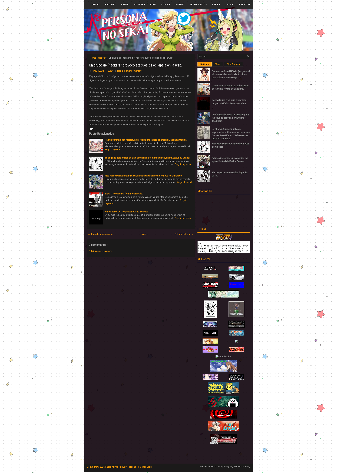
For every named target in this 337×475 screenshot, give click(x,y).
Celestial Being (243, 467)
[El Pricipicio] (223, 417)
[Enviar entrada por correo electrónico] (91, 129)
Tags (217, 64)
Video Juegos (198, 4)
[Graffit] (210, 270)
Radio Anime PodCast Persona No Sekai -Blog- (128, 467)
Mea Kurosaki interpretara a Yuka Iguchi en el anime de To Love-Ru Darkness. (143, 175)
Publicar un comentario (100, 251)
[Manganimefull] (210, 335)
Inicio (95, 4)
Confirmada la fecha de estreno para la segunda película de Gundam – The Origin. (230, 117)
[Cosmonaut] (223, 443)
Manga (180, 4)
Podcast (110, 4)
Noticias (139, 4)
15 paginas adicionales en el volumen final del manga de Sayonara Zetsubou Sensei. (147, 157)
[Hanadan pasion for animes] (236, 270)
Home (93, 57)
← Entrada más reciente (100, 234)
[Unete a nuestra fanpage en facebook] (157, 25)
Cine (153, 4)
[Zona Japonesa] (210, 278)
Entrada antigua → (184, 234)
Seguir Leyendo (113, 149)
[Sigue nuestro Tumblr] (181, 38)
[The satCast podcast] (223, 430)
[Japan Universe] (236, 335)
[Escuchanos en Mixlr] (208, 32)
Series (216, 4)
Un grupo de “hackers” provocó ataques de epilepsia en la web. (135, 65)
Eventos (244, 4)
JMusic (229, 4)
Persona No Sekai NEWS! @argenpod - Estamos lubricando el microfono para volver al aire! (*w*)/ (231, 74)
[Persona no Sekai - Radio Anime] (224, 239)
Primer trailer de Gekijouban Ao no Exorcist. (126, 211)
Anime (124, 4)
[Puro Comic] (210, 317)
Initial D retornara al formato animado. (124, 193)
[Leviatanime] (223, 297)
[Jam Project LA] (210, 287)
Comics (165, 4)
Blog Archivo (233, 64)
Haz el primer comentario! (130, 70)
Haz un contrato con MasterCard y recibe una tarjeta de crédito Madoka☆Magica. (146, 139)
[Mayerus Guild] (236, 287)
